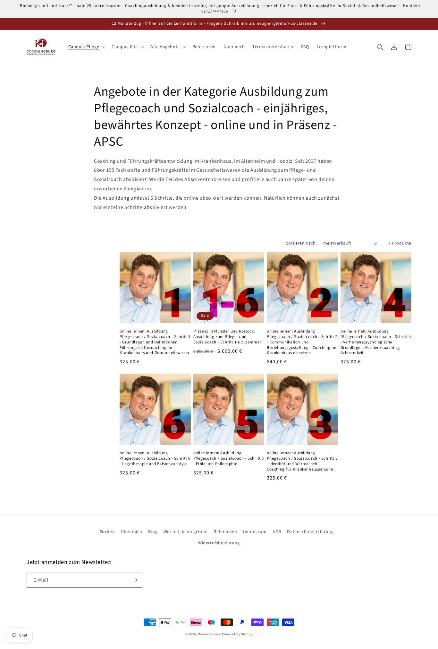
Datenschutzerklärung (310, 532)
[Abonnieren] (135, 580)
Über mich (131, 532)
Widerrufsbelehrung (219, 543)
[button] (86, 47)
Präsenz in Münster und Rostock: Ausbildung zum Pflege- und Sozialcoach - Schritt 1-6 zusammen (227, 337)
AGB (277, 532)
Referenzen (225, 532)
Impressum (254, 532)
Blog (152, 532)
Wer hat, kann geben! (186, 532)
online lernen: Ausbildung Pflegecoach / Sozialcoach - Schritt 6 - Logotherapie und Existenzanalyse (155, 458)
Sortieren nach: (301, 243)
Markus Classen (209, 634)
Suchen (107, 532)
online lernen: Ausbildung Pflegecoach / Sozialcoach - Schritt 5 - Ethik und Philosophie (228, 458)
